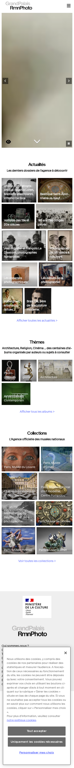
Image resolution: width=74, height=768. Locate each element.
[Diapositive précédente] (5, 81)
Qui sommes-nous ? (15, 645)
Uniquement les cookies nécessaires (37, 741)
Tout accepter (37, 731)
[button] (68, 5)
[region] (37, 706)
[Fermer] (65, 652)
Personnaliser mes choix (36, 752)
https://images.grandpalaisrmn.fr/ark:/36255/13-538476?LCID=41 (6, 142)
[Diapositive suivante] (69, 81)
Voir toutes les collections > (37, 561)
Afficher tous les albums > (37, 411)
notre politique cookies (21, 720)
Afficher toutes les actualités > (37, 320)
